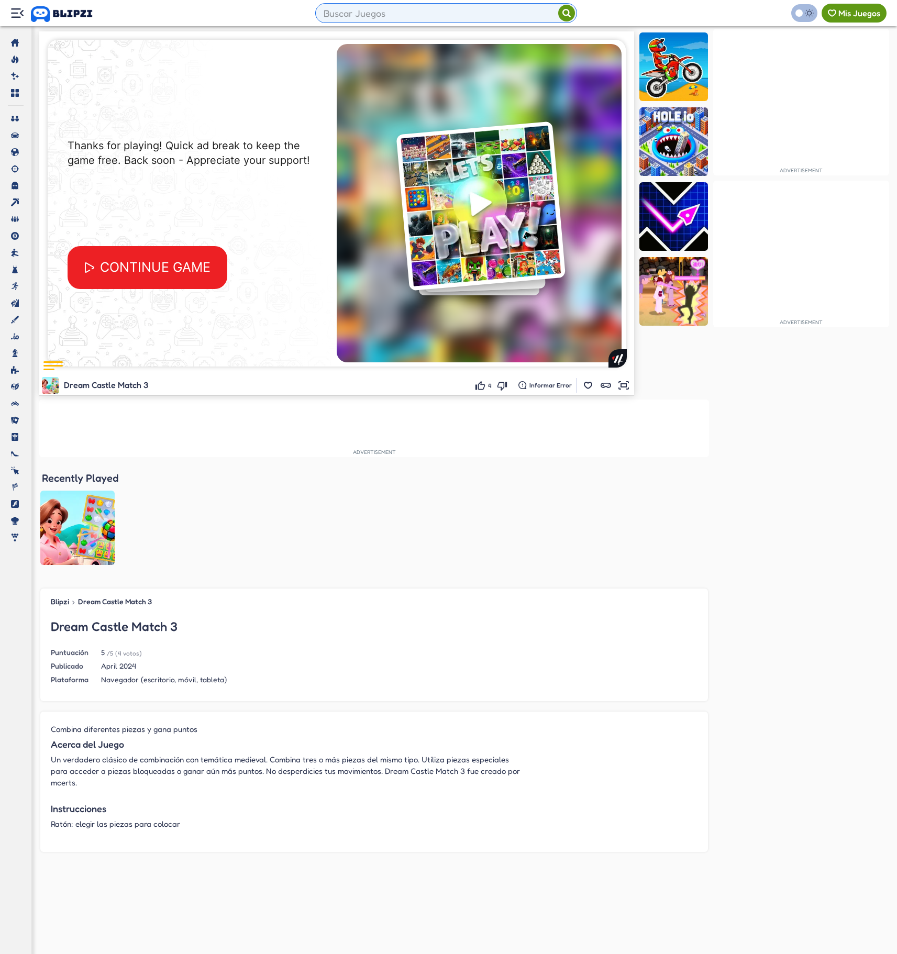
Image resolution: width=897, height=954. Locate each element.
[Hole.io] (673, 141)
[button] (588, 385)
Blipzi (60, 601)
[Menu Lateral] (17, 13)
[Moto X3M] (673, 66)
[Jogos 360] (69, 14)
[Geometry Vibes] (673, 216)
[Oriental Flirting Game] (673, 291)
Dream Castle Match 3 (115, 601)
